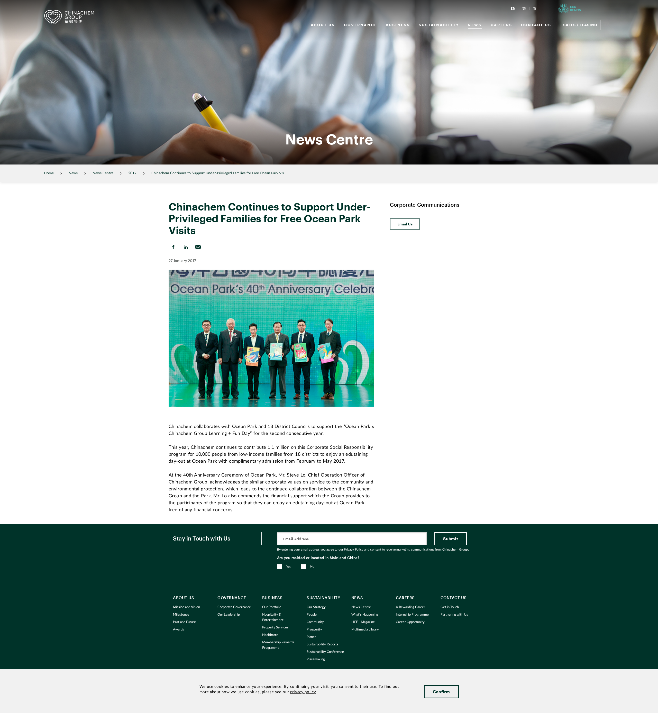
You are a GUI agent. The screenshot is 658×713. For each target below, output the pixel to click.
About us (323, 25)
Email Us (405, 224)
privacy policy (303, 692)
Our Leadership (228, 614)
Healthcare (270, 635)
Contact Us (536, 25)
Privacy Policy (354, 549)
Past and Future (184, 622)
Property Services (275, 627)
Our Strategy (316, 607)
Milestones (181, 614)
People (312, 614)
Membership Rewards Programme (278, 645)
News (475, 25)
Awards (178, 629)
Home (49, 173)
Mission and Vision (186, 607)
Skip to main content (19, 4)
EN (513, 8)
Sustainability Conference (325, 652)
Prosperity (314, 629)
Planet (311, 637)
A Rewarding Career (410, 607)
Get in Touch (450, 607)
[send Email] (198, 247)
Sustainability (439, 25)
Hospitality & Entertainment (273, 617)
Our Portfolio (271, 607)
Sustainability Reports (322, 644)
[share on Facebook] (173, 247)
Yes (288, 566)
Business (398, 25)
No (312, 566)
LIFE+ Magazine (363, 622)
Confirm (441, 691)
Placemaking (316, 659)
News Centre (103, 173)
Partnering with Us (454, 614)
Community (315, 622)
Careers (501, 25)
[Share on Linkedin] (185, 247)
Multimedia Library (365, 629)
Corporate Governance (234, 607)
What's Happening (364, 614)
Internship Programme (412, 614)
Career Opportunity (410, 622)
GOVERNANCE (360, 25)
